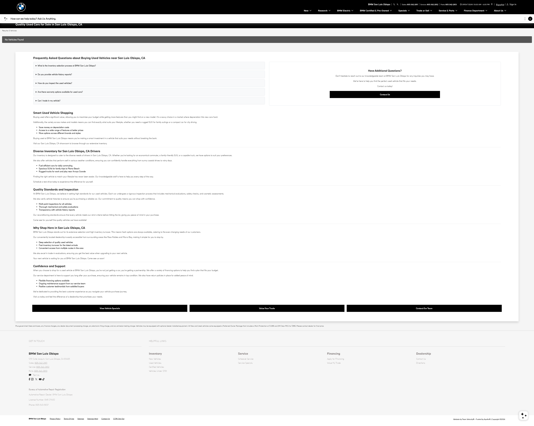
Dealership (423, 353)
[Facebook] (29, 379)
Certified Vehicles (156, 367)
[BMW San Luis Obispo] (34, 6)
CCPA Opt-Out (118, 419)
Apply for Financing (335, 359)
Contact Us (385, 94)
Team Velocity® (468, 419)
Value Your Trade (267, 308)
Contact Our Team (424, 308)
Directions (420, 363)
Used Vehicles (155, 363)
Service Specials (245, 363)
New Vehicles (155, 359)
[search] (394, 4)
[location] (491, 4)
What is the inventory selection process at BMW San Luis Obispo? (67, 65)
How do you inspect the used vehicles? (55, 83)
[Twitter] (36, 379)
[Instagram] (32, 379)
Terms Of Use (69, 419)
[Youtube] (40, 379)
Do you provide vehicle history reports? (55, 74)
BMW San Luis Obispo (37, 419)
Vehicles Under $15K (158, 371)
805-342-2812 (432, 4)
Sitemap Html (92, 419)
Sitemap (80, 419)
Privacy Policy (55, 419)
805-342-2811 (412, 4)
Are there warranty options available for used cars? (60, 92)
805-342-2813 (451, 4)
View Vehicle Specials (110, 308)
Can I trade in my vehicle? (49, 100)
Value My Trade (334, 363)
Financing (333, 353)
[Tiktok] (43, 379)
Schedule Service (245, 359)
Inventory (155, 353)
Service (243, 353)
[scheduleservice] (397, 4)
